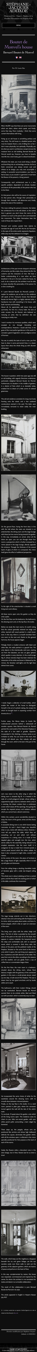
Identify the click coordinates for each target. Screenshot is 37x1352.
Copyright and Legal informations (18, 1349)
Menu (18, 25)
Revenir (16, 1313)
